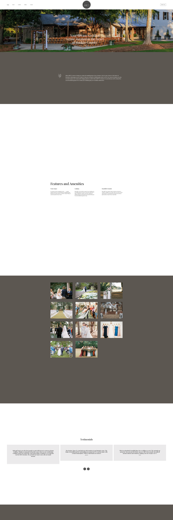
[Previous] (84, 469)
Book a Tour (163, 4)
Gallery (25, 4)
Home (8, 4)
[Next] (88, 469)
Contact (31, 4)
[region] (86, 454)
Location (19, 4)
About (13, 4)
